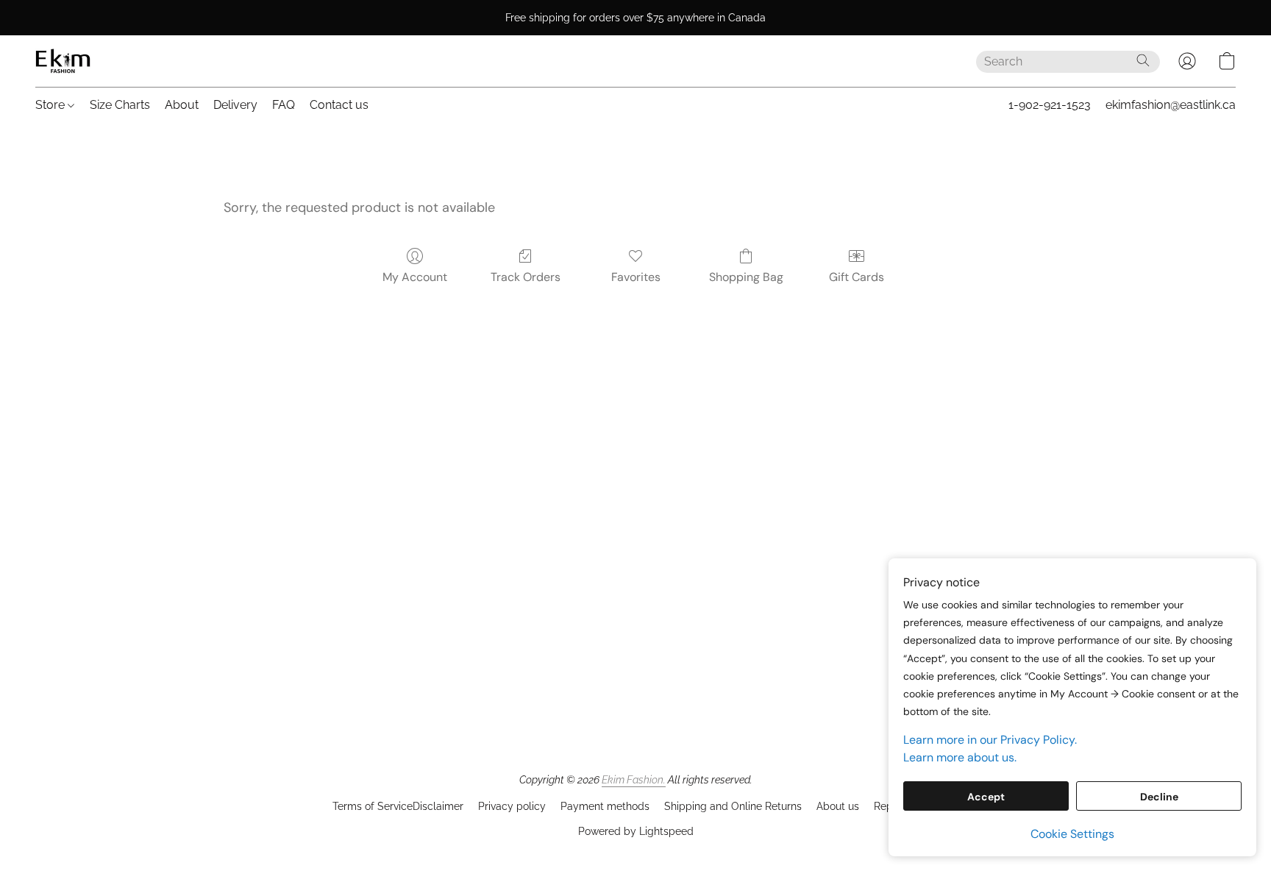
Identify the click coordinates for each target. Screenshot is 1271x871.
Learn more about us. (960, 757)
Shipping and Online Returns (733, 806)
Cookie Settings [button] (1072, 834)
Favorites (636, 277)
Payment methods (604, 806)
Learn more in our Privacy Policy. (990, 739)
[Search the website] (1143, 60)
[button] (62, 61)
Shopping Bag (746, 277)
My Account (414, 277)
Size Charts (120, 105)
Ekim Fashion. (634, 780)
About (182, 105)
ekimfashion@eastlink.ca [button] (1171, 105)
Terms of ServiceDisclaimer (397, 806)
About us (837, 806)
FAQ (283, 105)
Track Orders (525, 277)
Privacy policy (512, 806)
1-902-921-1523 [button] (1049, 105)
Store (51, 105)
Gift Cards (856, 277)
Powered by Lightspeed (636, 831)
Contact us (339, 105)
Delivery (235, 105)
